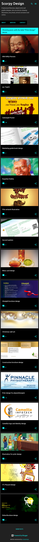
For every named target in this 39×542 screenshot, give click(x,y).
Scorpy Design (13, 3)
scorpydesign (25, 539)
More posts (19, 529)
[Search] (32, 4)
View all (4, 32)
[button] (35, 61)
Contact (22, 22)
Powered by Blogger (21, 535)
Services (13, 22)
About (4, 22)
